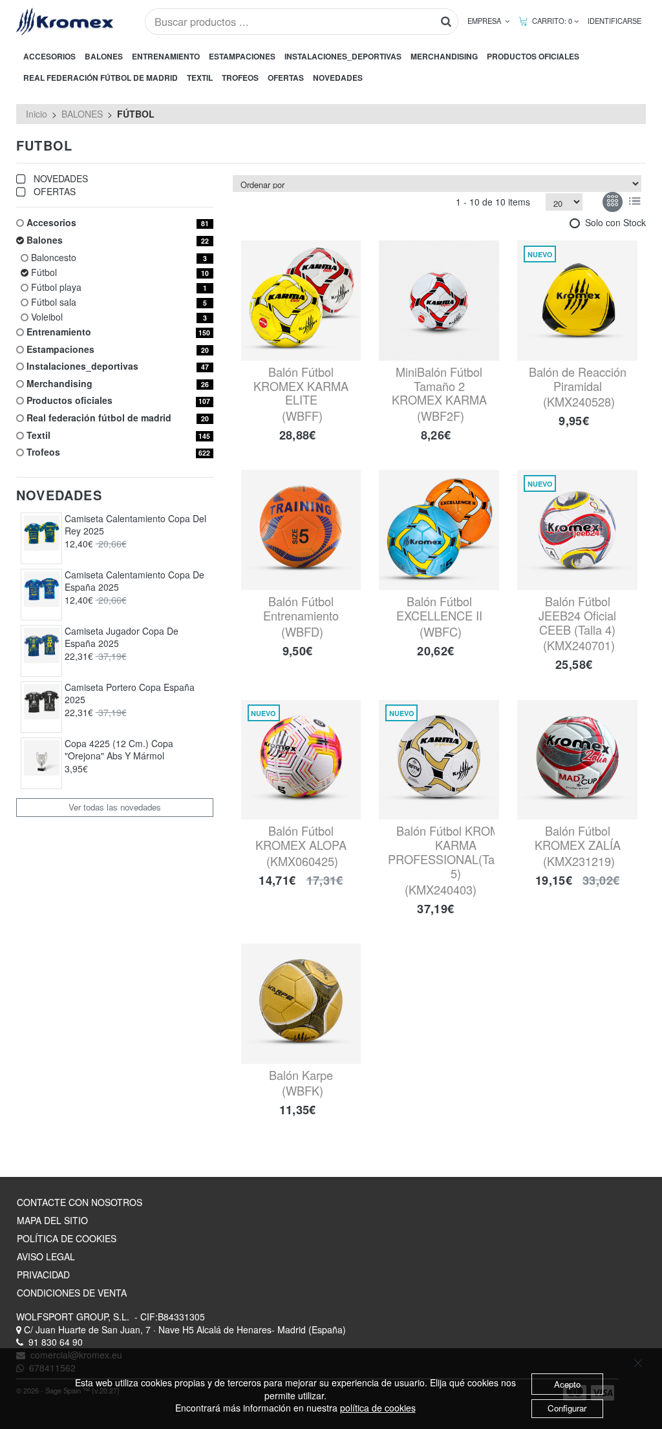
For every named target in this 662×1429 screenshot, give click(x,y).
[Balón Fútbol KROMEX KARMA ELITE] (301, 300)
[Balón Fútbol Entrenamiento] (301, 530)
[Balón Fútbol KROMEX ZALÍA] (577, 760)
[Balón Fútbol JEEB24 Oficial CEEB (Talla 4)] (577, 530)
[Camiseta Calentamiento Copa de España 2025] (41, 589)
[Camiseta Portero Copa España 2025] (41, 701)
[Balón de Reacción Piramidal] (577, 300)
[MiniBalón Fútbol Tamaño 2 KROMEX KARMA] (439, 300)
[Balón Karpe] (301, 1004)
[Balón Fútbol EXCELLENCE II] (439, 530)
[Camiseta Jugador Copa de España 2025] (41, 645)
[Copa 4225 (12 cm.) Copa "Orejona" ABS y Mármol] (41, 758)
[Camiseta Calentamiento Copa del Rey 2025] (41, 533)
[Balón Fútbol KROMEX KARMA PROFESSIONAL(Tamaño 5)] (439, 760)
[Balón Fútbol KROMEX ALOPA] (301, 760)
